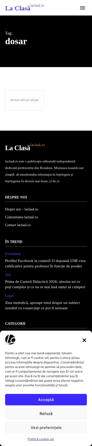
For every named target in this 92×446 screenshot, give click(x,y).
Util (8, 275)
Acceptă (46, 399)
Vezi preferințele (46, 427)
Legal (9, 296)
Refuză (46, 413)
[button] (84, 340)
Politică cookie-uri (41, 439)
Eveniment (13, 254)
